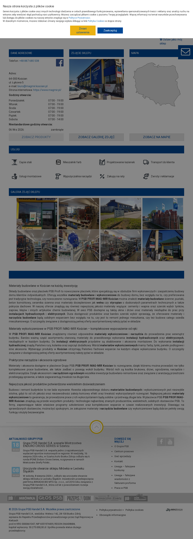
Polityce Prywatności (79, 18)
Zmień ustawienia (82, 30)
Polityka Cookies (96, 21)
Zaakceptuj (110, 30)
